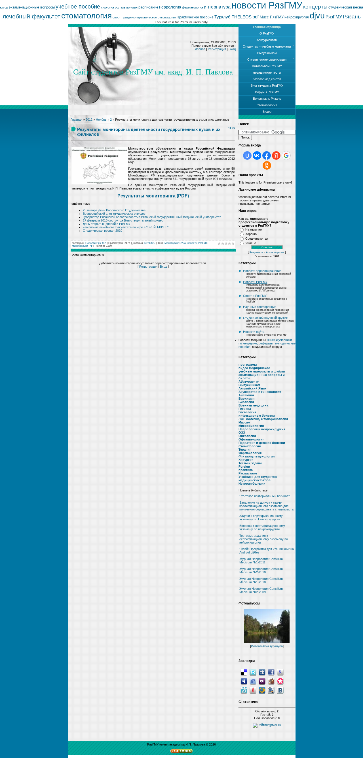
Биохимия (246, 398)
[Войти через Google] (286, 155)
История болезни (252, 483)
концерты (315, 7)
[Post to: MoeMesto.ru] (243, 690)
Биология (246, 402)
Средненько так (256, 238)
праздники (129, 17)
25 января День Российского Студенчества (114, 210)
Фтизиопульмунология (257, 456)
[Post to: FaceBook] (271, 672)
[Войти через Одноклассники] (267, 165)
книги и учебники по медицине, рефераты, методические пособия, (267, 343)
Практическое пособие (195, 17)
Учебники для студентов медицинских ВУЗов (258, 478)
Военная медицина (253, 405)
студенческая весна (345, 7)
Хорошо (251, 234)
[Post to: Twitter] (253, 672)
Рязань (352, 17)
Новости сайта (253, 331)
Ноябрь (101, 119)
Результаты (256, 252)
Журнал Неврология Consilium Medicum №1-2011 (261, 560)
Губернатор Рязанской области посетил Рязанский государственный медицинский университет (152, 217)
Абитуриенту (249, 381)
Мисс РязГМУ (272, 17)
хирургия (107, 7)
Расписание (248, 473)
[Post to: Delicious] (243, 672)
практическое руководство (156, 17)
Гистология (247, 412)
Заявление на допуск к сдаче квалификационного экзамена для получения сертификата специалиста (266, 506)
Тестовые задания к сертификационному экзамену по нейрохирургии (263, 539)
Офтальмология (251, 439)
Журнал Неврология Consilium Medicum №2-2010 (261, 570)
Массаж (244, 422)
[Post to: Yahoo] (262, 681)
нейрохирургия (296, 17)
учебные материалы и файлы (262, 371)
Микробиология (251, 425)
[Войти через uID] (247, 155)
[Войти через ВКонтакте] (257, 155)
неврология (170, 7)
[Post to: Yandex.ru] (253, 690)
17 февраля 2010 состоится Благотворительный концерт (124, 220)
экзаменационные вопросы (32, 7)
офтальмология (126, 7)
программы (248, 364)
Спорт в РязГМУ (255, 295)
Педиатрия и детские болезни (262, 442)
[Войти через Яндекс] (276, 155)
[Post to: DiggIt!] (262, 672)
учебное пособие (78, 6)
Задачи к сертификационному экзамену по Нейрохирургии (261, 517)
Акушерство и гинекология (260, 391)
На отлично (253, 229)
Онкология (247, 436)
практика (246, 470)
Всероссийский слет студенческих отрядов (114, 213)
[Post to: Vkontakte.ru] (280, 690)
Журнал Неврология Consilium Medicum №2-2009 (261, 590)
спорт (117, 17)
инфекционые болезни (257, 415)
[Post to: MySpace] (243, 681)
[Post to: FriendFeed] (253, 681)
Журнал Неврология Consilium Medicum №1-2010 (261, 580)
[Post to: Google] (280, 672)
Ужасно (250, 243)
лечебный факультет (31, 16)
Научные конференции (259, 306)
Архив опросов (275, 252)
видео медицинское (254, 368)
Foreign (244, 466)
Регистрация (217, 49)
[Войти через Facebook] (266, 155)
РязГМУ (334, 16)
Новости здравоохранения (262, 270)
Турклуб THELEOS (233, 17)
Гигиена (245, 408)
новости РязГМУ (266, 5)
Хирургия (246, 459)
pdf (255, 17)
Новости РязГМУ (95, 243)
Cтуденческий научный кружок (265, 318)
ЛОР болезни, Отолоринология (263, 419)
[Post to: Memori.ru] (280, 681)
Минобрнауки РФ (82, 245)
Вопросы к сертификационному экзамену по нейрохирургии (262, 527)
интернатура (217, 7)
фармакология (192, 7)
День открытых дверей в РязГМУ (106, 223)
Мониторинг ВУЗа (175, 243)
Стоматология (250, 446)
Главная (199, 49)
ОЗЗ (242, 432)
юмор (4, 7)
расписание (148, 7)
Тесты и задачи (250, 463)
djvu (317, 15)
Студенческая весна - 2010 (102, 230)
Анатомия (246, 395)
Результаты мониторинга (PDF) (153, 195)
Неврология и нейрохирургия (262, 429)
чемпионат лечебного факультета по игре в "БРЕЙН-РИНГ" (125, 227)
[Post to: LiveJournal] (271, 690)
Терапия (245, 449)
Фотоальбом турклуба (267, 646)
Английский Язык (252, 388)
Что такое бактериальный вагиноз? (264, 496)
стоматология (86, 15)
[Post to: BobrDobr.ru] (271, 681)
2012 (89, 119)
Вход (232, 49)
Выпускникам (249, 385)
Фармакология (250, 453)
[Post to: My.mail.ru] (262, 690)
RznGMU (149, 243)
